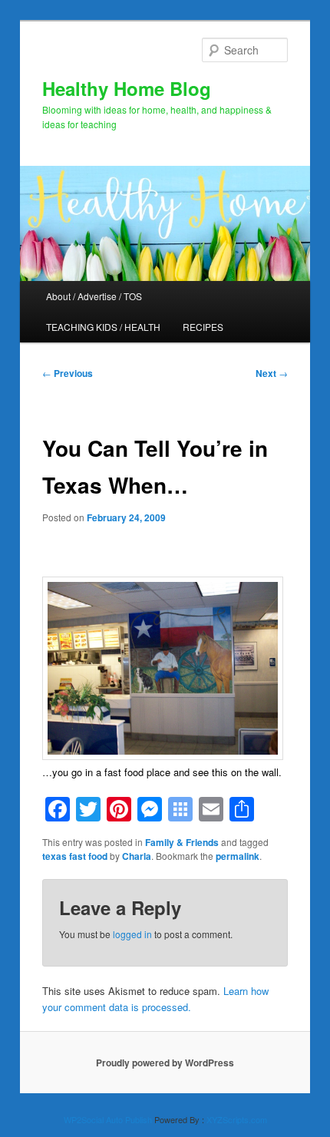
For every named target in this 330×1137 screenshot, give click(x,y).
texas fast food (74, 856)
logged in (132, 933)
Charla (136, 856)
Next (272, 373)
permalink (237, 856)
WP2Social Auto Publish (108, 1119)
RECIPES (203, 326)
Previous (67, 373)
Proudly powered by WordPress (165, 1062)
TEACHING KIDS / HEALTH (103, 326)
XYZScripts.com (236, 1119)
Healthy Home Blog (126, 88)
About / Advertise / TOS (94, 295)
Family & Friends (182, 842)
